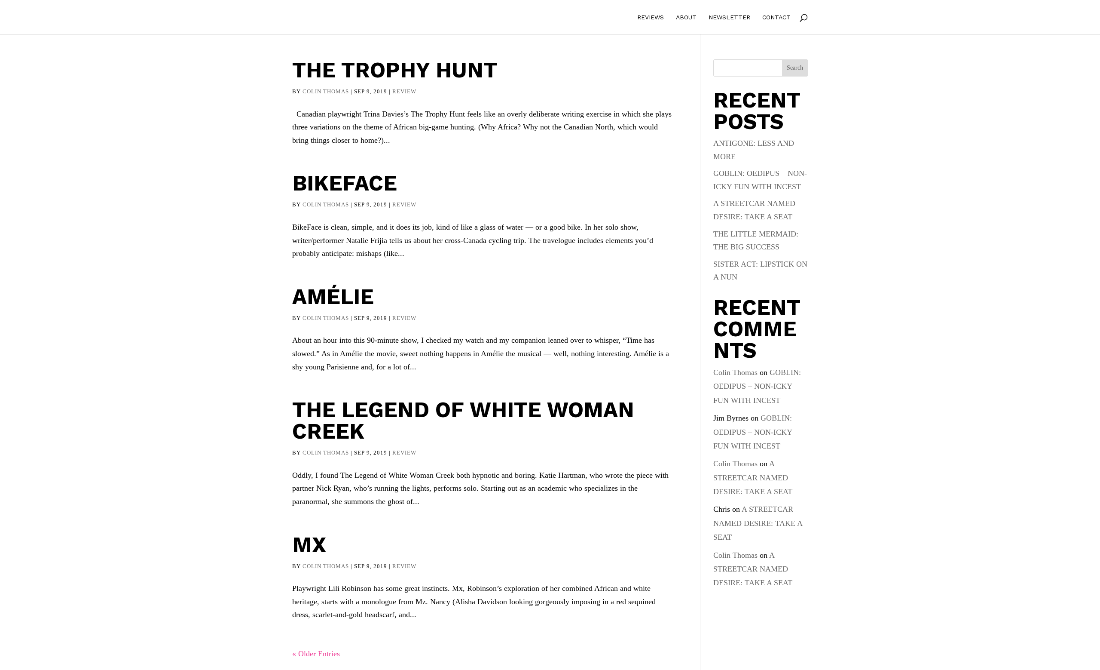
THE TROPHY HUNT (394, 70)
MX (309, 544)
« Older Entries (316, 653)
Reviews (650, 17)
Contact (776, 17)
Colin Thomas (325, 91)
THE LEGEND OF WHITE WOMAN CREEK (463, 420)
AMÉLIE (333, 296)
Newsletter (729, 17)
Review (404, 91)
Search (795, 68)
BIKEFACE (344, 183)
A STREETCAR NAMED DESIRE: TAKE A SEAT (752, 477)
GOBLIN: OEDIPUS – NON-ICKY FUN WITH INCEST (757, 386)
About (686, 17)
